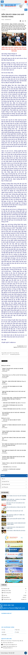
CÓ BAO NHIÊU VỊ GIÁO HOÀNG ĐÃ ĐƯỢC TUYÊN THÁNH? (16, 523)
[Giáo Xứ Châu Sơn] (2, 5)
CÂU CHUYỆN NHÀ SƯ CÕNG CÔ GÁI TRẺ (16, 507)
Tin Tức (3, 629)
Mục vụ (3, 478)
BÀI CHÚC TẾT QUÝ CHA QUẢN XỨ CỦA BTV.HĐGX (16, 503)
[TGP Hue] (14, 550)
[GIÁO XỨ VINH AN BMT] (14, 561)
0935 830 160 (8, 605)
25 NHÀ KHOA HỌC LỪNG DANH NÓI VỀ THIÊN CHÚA (15, 527)
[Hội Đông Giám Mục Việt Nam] (14, 545)
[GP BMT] (14, 577)
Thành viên (17, 629)
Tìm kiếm (17, 632)
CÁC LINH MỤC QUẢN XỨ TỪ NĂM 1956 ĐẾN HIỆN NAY (15, 515)
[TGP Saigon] (14, 554)
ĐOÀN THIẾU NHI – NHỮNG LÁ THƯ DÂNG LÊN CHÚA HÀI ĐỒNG (16, 500)
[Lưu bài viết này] (25, 21)
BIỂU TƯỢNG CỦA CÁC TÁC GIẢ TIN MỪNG (16, 495)
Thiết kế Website (4, 653)
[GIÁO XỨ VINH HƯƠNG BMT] (14, 557)
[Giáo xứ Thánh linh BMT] (14, 570)
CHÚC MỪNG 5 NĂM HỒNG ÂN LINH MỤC (16, 530)
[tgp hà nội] (14, 537)
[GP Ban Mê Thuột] (14, 541)
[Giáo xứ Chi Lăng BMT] (14, 574)
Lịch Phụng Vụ (5, 487)
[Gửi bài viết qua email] (20, 21)
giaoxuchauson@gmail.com (14, 608)
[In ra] (23, 21)
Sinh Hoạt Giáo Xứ (6, 484)
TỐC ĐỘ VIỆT (11, 653)
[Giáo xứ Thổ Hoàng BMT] (14, 565)
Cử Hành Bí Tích (5, 481)
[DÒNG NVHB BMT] (14, 581)
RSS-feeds (4, 634)
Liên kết (3, 632)
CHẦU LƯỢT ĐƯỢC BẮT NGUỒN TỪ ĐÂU (16, 518)
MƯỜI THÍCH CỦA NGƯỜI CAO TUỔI (15, 510)
